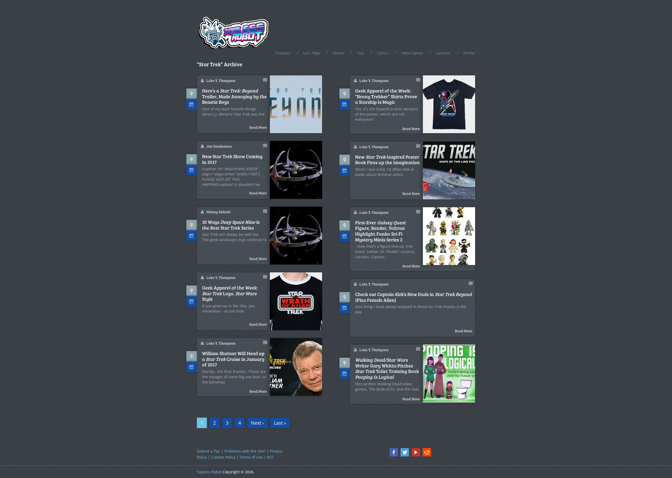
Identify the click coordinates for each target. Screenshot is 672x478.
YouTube (416, 452)
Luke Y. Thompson (220, 80)
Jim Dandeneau (219, 146)
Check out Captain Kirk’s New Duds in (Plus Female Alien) (413, 297)
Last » (280, 423)
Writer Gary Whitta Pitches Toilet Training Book (387, 368)
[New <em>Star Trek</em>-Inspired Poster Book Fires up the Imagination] (449, 170)
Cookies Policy (223, 457)
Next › (257, 423)
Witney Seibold (218, 211)
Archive (469, 52)
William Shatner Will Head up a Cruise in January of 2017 (233, 359)
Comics (383, 52)
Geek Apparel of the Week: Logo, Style (230, 293)
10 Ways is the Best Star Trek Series (231, 225)
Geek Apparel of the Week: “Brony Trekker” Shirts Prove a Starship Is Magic (386, 96)
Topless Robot (209, 471)
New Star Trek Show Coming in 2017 (232, 159)
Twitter (405, 452)
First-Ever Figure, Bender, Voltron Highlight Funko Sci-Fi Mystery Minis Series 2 (380, 231)
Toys (360, 52)
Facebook (394, 452)
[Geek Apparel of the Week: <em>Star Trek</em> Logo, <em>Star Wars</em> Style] (296, 301)
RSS (270, 457)
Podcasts (283, 52)
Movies (338, 52)
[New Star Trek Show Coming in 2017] (296, 170)
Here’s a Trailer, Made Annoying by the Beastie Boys (234, 96)
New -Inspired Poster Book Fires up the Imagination (387, 159)
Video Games (412, 52)
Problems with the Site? (245, 451)
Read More (258, 127)
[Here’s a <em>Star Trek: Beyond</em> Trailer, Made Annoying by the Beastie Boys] (296, 104)
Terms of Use (251, 457)
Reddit (427, 452)
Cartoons (443, 52)
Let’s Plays (311, 52)
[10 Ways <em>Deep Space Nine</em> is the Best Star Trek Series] (296, 235)
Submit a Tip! (208, 451)
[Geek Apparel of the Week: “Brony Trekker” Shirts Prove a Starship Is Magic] (449, 104)
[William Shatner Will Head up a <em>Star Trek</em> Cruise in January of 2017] (296, 367)
